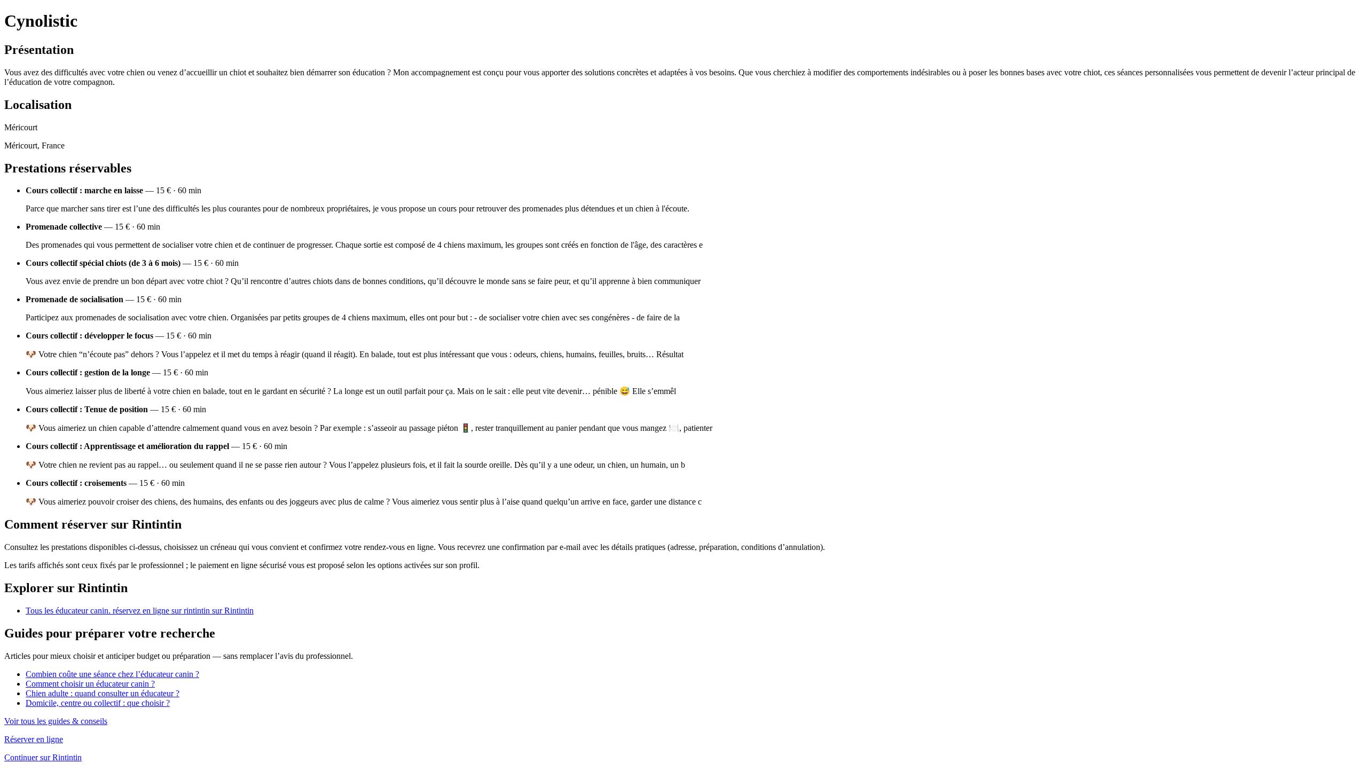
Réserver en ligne (33, 739)
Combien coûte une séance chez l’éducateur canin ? (112, 674)
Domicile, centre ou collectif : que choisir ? (98, 702)
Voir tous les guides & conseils (55, 721)
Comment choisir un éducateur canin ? (90, 683)
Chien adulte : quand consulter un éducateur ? (102, 693)
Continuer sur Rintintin (43, 757)
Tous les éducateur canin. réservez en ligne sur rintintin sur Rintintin (140, 610)
